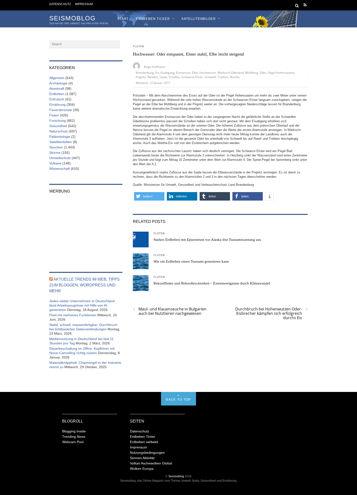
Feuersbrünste (60, 110)
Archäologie (58, 83)
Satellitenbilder (198, 19)
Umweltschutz (60, 158)
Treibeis (222, 77)
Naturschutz (58, 131)
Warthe (235, 77)
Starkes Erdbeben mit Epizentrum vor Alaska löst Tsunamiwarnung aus (207, 240)
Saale (163, 77)
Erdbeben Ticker (153, 19)
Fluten (138, 46)
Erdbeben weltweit (144, 442)
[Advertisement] (85, 229)
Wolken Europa (141, 469)
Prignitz (141, 77)
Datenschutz (60, 4)
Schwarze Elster (192, 77)
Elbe (195, 72)
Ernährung (57, 104)
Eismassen (183, 72)
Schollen (174, 77)
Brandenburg (145, 72)
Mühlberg (251, 72)
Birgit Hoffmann (154, 67)
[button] (149, 196)
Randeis (152, 77)
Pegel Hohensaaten (281, 72)
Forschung (57, 120)
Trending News (73, 436)
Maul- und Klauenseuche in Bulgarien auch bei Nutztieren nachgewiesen (169, 311)
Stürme (54, 152)
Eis (157, 72)
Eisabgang (168, 72)
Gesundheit (58, 126)
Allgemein (56, 78)
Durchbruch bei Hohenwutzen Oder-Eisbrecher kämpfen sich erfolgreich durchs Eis (271, 313)
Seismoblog (176, 476)
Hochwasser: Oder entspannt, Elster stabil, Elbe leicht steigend (188, 54)
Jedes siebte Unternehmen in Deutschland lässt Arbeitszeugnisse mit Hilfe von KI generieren (82, 305)
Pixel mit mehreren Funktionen (72, 315)
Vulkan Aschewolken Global (151, 463)
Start (123, 19)
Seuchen (56, 147)
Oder (263, 72)
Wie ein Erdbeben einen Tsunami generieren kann (191, 261)
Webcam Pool (73, 442)
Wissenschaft (59, 168)
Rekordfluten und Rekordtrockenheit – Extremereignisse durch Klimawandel (211, 283)
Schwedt (210, 77)
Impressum (84, 4)
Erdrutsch (56, 99)
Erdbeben (56, 94)
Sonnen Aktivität (142, 458)
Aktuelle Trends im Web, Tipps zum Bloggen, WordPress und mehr (84, 285)
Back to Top (178, 399)
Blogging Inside (74, 431)
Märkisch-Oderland (231, 72)
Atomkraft (56, 88)
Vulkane (55, 163)
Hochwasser (207, 72)
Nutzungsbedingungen (147, 452)
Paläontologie (59, 136)
